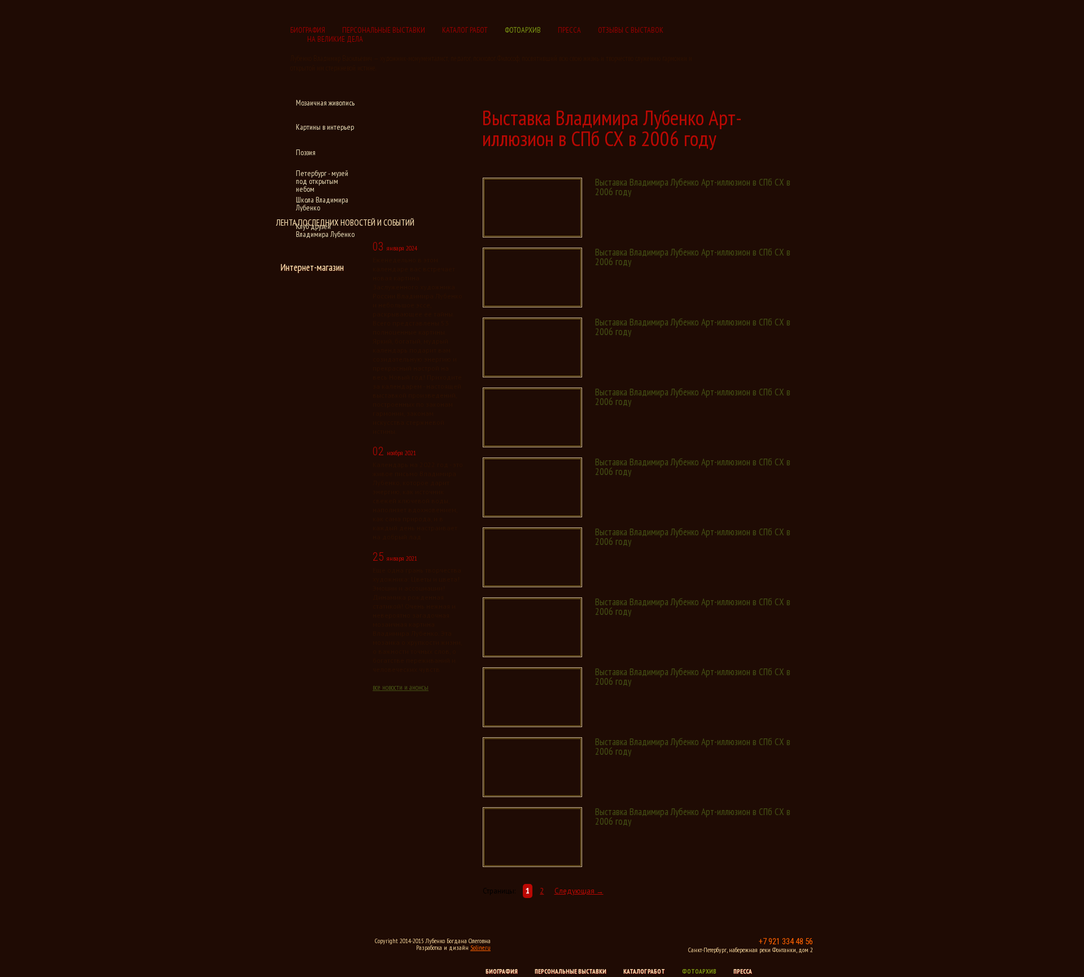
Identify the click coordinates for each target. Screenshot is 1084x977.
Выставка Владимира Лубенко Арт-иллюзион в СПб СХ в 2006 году (692, 187)
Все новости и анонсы (401, 687)
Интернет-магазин (312, 267)
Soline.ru (480, 947)
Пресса (569, 30)
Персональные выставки (383, 30)
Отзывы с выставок (630, 30)
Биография (307, 30)
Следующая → (579, 891)
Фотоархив (523, 30)
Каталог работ (465, 30)
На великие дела (335, 39)
